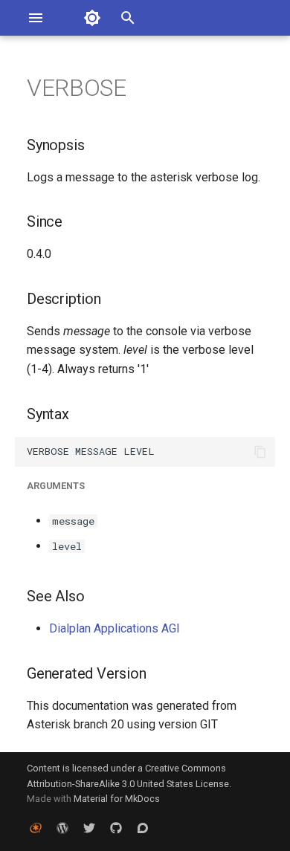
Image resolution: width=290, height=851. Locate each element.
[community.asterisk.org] (143, 827)
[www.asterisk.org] (36, 827)
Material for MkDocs (117, 798)
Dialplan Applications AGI (114, 628)
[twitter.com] (89, 827)
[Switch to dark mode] (92, 18)
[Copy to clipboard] (260, 452)
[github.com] (116, 827)
